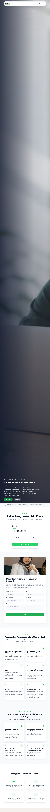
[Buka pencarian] (40, 3)
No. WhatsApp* (9, 597)
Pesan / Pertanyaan (10, 603)
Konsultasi (17, 499)
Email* (27, 591)
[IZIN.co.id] (7, 4)
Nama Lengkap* (9, 591)
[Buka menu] (43, 3)
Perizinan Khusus (16, 479)
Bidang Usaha (29, 597)
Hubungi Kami (8, 499)
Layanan (9, 479)
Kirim (25, 614)
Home (5, 479)
